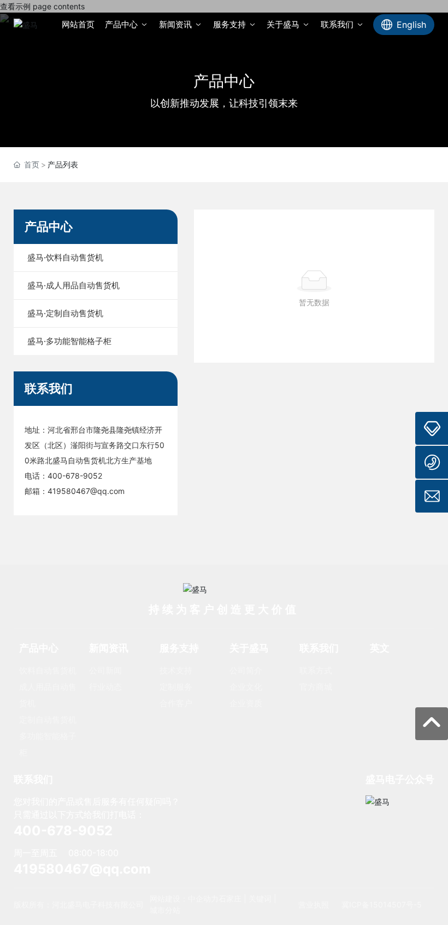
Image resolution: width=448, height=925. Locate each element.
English (411, 24)
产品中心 (224, 81)
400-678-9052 (75, 475)
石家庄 (230, 898)
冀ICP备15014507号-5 (381, 904)
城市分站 (165, 910)
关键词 (260, 898)
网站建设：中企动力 (184, 898)
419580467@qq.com (86, 491)
